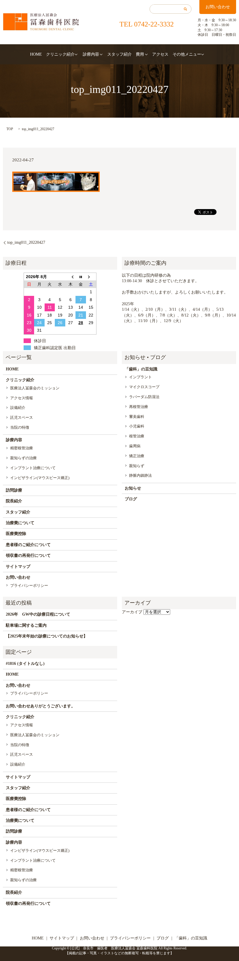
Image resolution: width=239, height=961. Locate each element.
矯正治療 (136, 456)
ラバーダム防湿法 (144, 397)
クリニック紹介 (60, 54)
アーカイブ (132, 612)
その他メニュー (187, 54)
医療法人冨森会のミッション (34, 388)
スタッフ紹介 (119, 54)
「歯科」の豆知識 (141, 369)
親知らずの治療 (23, 458)
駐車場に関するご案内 (26, 625)
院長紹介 (14, 501)
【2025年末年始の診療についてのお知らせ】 (46, 636)
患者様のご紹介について (28, 545)
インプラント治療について (33, 468)
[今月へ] (80, 276)
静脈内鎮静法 (140, 475)
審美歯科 (136, 416)
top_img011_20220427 (26, 242)
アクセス (160, 54)
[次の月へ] (91, 276)
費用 (140, 54)
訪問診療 (14, 490)
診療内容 (91, 54)
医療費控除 (16, 533)
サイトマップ (18, 566)
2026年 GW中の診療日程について (38, 614)
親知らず (136, 466)
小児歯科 (136, 426)
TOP (9, 129)
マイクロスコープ (144, 387)
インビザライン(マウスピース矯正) (39, 478)
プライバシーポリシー (29, 585)
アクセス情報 (21, 398)
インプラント (140, 377)
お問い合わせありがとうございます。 (40, 706)
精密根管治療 (21, 448)
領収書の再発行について (28, 555)
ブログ (131, 499)
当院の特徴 (19, 427)
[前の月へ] (70, 276)
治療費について (20, 523)
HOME (36, 54)
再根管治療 (138, 406)
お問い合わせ (217, 7)
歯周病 (134, 446)
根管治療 (136, 436)
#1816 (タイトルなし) (25, 663)
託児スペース (21, 417)
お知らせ (133, 488)
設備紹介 (17, 407)
